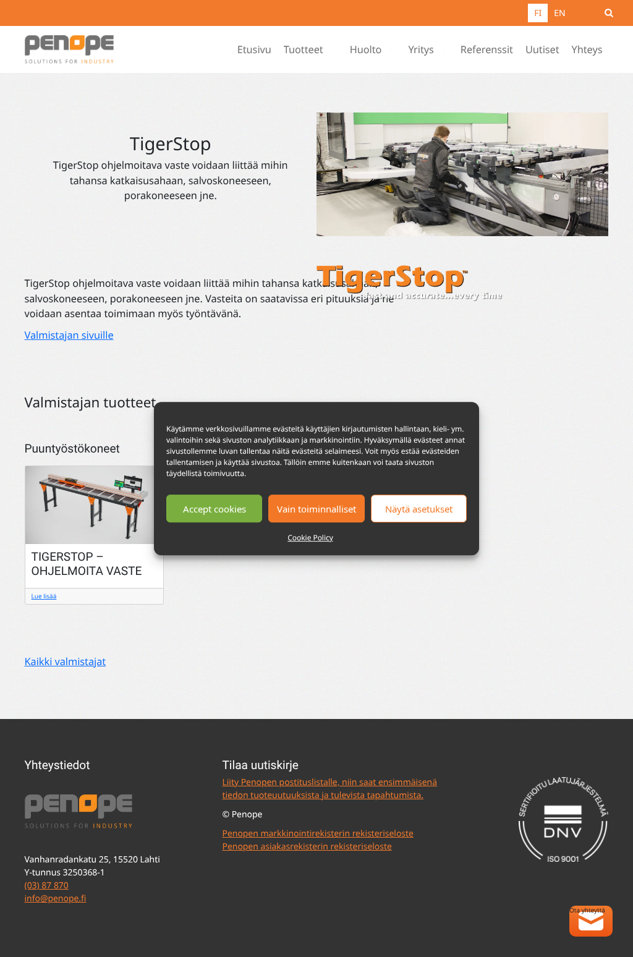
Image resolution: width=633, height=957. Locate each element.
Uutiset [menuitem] (542, 49)
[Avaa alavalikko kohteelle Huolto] (394, 49)
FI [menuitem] (538, 13)
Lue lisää (44, 596)
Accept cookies (214, 509)
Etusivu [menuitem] (254, 49)
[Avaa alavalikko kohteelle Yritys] (446, 49)
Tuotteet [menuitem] (303, 49)
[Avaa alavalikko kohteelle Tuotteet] (336, 49)
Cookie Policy (310, 537)
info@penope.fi (56, 898)
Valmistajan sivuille (69, 335)
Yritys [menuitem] (420, 49)
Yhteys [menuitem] (587, 49)
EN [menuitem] (559, 13)
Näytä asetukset (418, 509)
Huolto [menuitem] (366, 49)
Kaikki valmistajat (65, 661)
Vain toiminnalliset (316, 509)
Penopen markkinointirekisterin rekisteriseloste (317, 834)
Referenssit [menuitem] (487, 49)
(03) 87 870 (47, 885)
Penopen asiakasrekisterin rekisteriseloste (306, 847)
